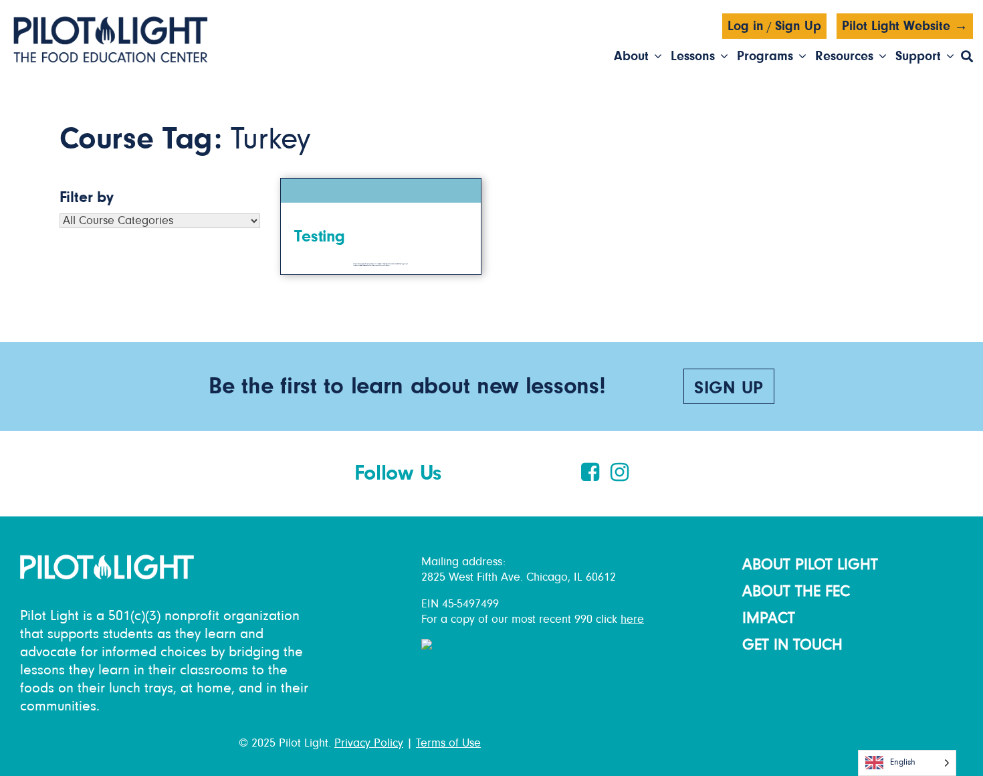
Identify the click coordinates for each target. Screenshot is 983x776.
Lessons (693, 56)
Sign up (729, 388)
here (632, 619)
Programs (765, 56)
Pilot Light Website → (905, 26)
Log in (746, 26)
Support (918, 56)
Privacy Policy (368, 743)
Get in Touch (792, 645)
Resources (844, 56)
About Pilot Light (810, 565)
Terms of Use (448, 743)
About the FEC (796, 591)
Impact (768, 618)
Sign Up (798, 26)
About (631, 56)
